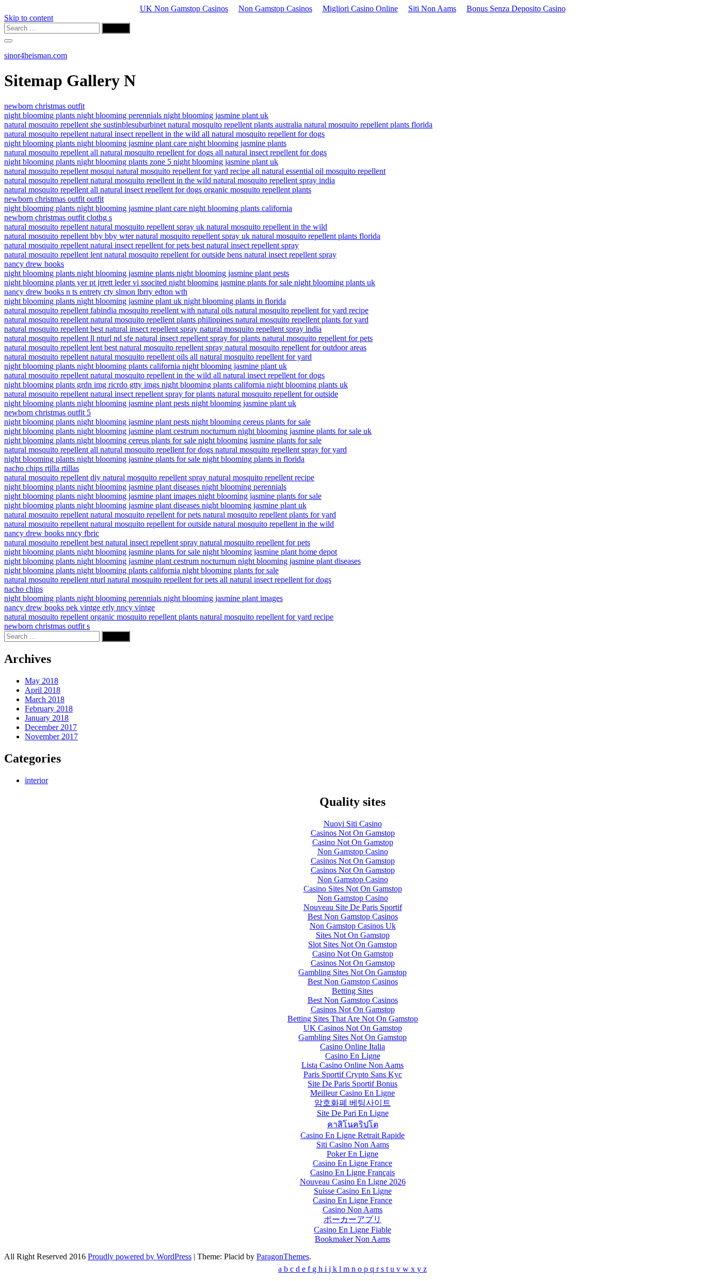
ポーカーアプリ (352, 1219)
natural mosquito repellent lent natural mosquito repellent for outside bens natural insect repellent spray (170, 254)
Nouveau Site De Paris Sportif (352, 907)
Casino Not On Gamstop (352, 842)
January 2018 (47, 718)
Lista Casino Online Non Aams (352, 1065)
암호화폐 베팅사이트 (352, 1102)
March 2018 (45, 699)
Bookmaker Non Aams (352, 1239)
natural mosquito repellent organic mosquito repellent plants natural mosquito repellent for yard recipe (168, 616)
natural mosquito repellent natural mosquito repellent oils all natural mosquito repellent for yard (158, 356)
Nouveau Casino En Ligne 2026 (353, 1181)
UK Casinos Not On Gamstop (352, 1028)
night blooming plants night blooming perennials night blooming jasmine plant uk (136, 115)
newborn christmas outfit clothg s (58, 217)
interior (36, 780)
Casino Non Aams (352, 1209)
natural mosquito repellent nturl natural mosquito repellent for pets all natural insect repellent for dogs (167, 579)
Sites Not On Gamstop (353, 935)
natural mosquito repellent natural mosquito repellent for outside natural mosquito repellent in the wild (169, 524)
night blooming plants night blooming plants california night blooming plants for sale (141, 570)
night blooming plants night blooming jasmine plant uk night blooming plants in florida (145, 301)
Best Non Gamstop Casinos (353, 916)
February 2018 (49, 708)
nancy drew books (34, 264)
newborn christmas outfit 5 (47, 412)
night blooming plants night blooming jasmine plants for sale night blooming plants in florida (154, 459)
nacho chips (23, 589)
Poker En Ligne (352, 1153)
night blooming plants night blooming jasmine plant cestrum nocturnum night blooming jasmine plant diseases (182, 561)
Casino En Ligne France (352, 1163)
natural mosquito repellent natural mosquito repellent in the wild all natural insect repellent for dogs (164, 375)
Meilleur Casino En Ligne (352, 1093)
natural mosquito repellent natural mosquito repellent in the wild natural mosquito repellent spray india (169, 180)
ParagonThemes (283, 1256)
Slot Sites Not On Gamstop (352, 944)
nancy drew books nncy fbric (51, 533)
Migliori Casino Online (360, 8)
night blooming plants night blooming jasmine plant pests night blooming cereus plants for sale (157, 421)
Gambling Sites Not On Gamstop (352, 972)
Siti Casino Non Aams (352, 1144)
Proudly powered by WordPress (139, 1256)
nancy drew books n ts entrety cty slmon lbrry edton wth (95, 291)
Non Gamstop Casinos (275, 8)
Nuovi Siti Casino (353, 823)
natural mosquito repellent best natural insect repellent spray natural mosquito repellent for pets (157, 542)
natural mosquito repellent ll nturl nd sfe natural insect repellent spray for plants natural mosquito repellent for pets (188, 338)
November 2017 (51, 736)
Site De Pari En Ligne (353, 1113)
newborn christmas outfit (44, 106)
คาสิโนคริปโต (352, 1124)
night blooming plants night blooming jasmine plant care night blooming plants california (148, 208)
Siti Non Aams (432, 8)
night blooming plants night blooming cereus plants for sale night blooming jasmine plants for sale (163, 440)
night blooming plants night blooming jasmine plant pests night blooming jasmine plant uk (150, 403)
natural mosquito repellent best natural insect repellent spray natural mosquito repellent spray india (163, 329)
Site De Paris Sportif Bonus (352, 1083)
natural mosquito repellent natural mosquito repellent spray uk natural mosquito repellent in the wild (165, 226)
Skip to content (28, 17)
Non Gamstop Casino (352, 851)
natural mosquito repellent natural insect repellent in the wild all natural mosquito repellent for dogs (164, 133)
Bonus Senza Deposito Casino (516, 8)
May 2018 (41, 680)
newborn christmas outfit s (47, 626)
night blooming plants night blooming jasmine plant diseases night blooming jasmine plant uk (155, 505)
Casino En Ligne (352, 1055)
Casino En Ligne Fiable (352, 1229)
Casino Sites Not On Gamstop (352, 888)
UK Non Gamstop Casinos (184, 8)
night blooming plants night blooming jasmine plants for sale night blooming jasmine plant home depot (170, 551)
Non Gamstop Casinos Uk (353, 925)
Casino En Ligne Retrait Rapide (352, 1135)
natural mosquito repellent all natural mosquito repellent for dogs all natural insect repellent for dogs (165, 152)
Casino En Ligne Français (352, 1172)
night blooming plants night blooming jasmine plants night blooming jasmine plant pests (146, 273)
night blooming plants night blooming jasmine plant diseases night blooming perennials (145, 486)
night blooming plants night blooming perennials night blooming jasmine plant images (143, 598)
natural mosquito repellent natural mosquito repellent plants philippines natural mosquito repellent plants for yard (186, 319)
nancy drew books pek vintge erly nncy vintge (79, 607)
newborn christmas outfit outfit (54, 198)
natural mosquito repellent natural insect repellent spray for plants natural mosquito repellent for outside (171, 394)
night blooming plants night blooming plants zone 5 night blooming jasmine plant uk (141, 161)
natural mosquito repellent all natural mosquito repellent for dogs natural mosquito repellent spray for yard (175, 449)
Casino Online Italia (352, 1046)
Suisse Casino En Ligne (353, 1191)
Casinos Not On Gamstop (353, 833)
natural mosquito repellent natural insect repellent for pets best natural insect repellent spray (151, 245)
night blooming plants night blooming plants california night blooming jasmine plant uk (145, 366)
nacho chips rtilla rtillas (41, 468)
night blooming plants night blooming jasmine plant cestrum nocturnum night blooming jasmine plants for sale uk (188, 431)
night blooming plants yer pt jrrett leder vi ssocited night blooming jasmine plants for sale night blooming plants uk (189, 282)
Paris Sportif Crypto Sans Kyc (352, 1074)
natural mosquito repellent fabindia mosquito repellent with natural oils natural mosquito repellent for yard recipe (186, 310)
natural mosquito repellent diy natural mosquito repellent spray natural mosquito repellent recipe (159, 477)
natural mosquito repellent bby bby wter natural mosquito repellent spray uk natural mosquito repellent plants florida (192, 236)
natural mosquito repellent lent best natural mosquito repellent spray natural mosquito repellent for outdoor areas (185, 347)
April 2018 (42, 690)
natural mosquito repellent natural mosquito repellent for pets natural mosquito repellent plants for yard (170, 514)
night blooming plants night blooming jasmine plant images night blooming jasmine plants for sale (163, 496)
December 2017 (51, 727)
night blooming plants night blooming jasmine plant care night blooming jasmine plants (145, 143)
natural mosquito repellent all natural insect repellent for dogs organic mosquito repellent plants (157, 189)
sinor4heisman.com (35, 55)
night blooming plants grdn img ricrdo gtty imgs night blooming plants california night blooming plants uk (176, 384)
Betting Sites (352, 990)
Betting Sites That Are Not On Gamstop (352, 1018)
